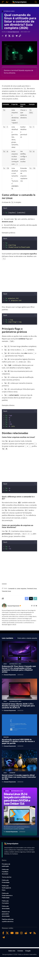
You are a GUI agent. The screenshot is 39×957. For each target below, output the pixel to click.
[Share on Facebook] (5, 35)
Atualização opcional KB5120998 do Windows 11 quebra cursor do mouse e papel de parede (18, 741)
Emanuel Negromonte (13, 31)
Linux (7, 790)
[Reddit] (26, 933)
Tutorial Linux (6, 591)
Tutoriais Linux (9, 11)
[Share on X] (9, 35)
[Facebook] (31, 606)
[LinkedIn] (36, 606)
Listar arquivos (21, 588)
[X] (7, 933)
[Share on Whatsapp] (12, 35)
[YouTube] (12, 933)
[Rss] (34, 933)
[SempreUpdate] (19, 2)
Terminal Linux (32, 588)
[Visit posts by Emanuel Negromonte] (4, 606)
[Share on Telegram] (16, 35)
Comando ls (12, 588)
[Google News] (17, 933)
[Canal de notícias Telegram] (3, 937)
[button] (3, 2)
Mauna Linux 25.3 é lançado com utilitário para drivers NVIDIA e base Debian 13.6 (17, 799)
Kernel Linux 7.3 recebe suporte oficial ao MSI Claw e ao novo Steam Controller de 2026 (19, 777)
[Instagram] (34, 606)
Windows (6, 737)
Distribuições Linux (17, 790)
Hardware (12, 772)
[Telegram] (30, 933)
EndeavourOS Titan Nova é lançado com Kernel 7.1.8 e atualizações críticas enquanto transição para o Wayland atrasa (19, 669)
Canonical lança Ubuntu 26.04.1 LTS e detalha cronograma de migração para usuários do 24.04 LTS (18, 706)
